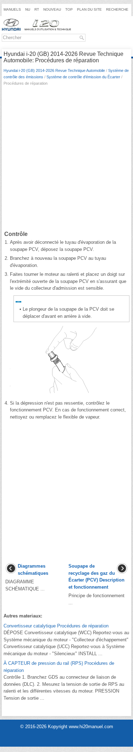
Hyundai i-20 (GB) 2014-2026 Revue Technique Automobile (54, 70)
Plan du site (89, 9)
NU (27, 9)
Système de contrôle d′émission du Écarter (83, 77)
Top (69, 9)
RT (36, 9)
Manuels (12, 9)
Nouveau (52, 9)
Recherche (117, 9)
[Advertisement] (66, 159)
